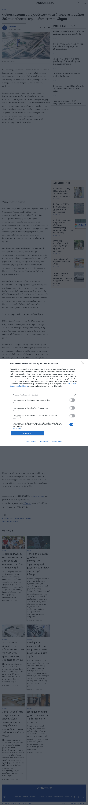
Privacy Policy (57, 441)
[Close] (83, 364)
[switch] (72, 400)
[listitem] (44, 395)
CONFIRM (27, 433)
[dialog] (44, 402)
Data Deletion (31, 441)
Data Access (44, 441)
